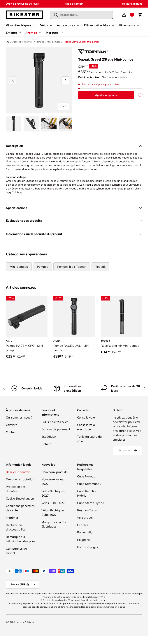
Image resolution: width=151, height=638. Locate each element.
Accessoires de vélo (22, 41)
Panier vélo (84, 532)
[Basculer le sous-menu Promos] (40, 32)
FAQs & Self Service (54, 422)
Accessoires (66, 25)
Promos (31, 33)
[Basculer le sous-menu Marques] (61, 32)
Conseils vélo (86, 417)
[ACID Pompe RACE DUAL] (74, 317)
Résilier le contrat (18, 472)
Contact (11, 432)
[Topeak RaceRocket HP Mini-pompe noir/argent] (121, 317)
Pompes (40, 41)
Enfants (11, 33)
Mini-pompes (53, 41)
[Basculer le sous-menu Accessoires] (78, 25)
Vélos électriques (18, 25)
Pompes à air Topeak (71, 266)
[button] (132, 15)
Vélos (44, 25)
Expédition (48, 436)
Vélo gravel (85, 517)
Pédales (82, 525)
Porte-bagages (87, 547)
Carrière (11, 425)
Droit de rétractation (20, 479)
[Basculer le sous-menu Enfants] (20, 32)
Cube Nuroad (86, 476)
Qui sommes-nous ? (19, 417)
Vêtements (127, 25)
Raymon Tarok (87, 510)
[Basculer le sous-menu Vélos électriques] (34, 25)
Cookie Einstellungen (20, 498)
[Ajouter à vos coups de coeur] (138, 95)
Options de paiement (55, 429)
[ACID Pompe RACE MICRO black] (27, 317)
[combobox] (81, 15)
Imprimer (12, 517)
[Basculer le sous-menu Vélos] (51, 25)
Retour (46, 444)
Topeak (100, 266)
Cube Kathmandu (89, 484)
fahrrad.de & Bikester (24, 622)
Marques (52, 33)
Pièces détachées (97, 25)
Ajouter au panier (106, 95)
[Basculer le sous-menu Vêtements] (138, 25)
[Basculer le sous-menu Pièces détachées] (113, 25)
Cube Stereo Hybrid (90, 503)
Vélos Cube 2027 (53, 503)
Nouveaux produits (54, 472)
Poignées (83, 540)
